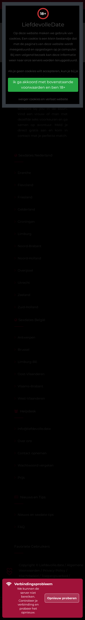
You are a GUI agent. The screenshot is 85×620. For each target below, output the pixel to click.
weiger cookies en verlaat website (43, 99)
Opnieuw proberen (62, 598)
